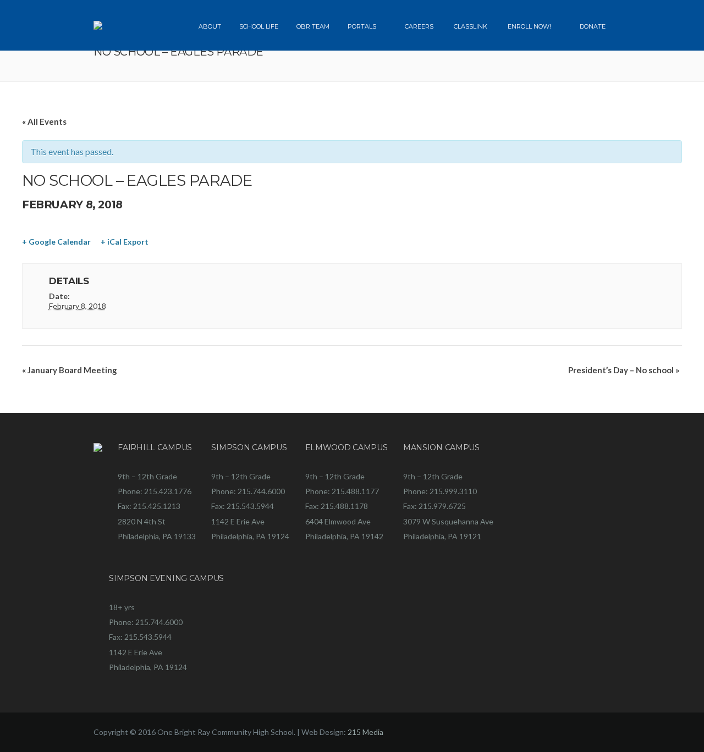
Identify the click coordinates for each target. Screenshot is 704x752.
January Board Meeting (69, 370)
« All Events (44, 121)
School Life (258, 26)
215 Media (365, 732)
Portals (362, 26)
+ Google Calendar (56, 241)
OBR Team (312, 26)
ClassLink (470, 26)
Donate (593, 26)
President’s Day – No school (623, 370)
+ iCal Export (124, 241)
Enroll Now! (529, 26)
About (210, 26)
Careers (419, 26)
